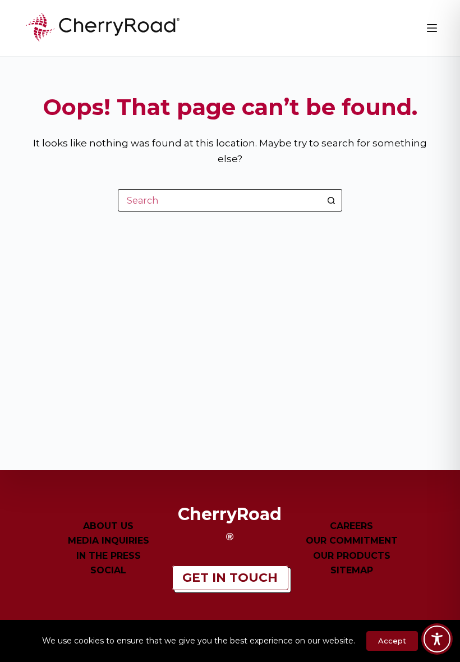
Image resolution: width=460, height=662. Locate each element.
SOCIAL (108, 570)
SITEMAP (351, 570)
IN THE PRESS (108, 555)
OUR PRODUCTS (351, 555)
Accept (392, 640)
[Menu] (432, 28)
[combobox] (219, 200)
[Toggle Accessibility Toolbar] (437, 639)
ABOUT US (108, 526)
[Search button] (331, 200)
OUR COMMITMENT (352, 540)
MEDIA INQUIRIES (108, 540)
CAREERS (351, 526)
